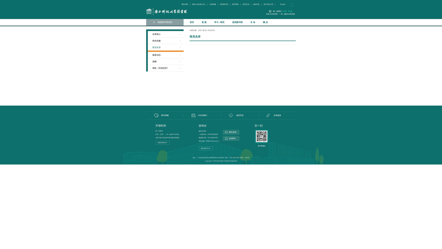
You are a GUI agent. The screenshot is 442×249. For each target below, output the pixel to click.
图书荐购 (235, 4)
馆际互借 (246, 4)
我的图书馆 (224, 4)
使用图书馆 (237, 22)
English (282, 4)
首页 (192, 22)
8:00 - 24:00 (287, 11)
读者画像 (213, 4)
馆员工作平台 (152, 147)
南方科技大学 (268, 4)
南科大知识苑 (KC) (199, 4)
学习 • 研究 (219, 22)
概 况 (265, 22)
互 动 (252, 22)
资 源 (204, 22)
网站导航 (185, 4)
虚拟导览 (256, 4)
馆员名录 (211, 30)
